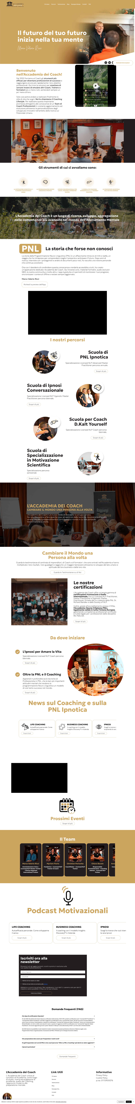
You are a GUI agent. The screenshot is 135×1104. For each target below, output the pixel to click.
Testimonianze (55, 1082)
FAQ (53, 1095)
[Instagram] (105, 62)
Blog (53, 1085)
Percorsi (54, 1079)
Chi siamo (54, 1076)
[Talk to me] (7, 1097)
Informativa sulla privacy (61, 1101)
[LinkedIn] (109, 62)
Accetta (128, 1101)
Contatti (54, 1092)
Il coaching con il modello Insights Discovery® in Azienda (78, 728)
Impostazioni (121, 1101)
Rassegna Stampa (56, 1089)
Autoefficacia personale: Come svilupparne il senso (41, 728)
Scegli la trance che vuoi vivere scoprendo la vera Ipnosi (115, 728)
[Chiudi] (133, 1102)
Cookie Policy (101, 1078)
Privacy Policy (101, 1075)
